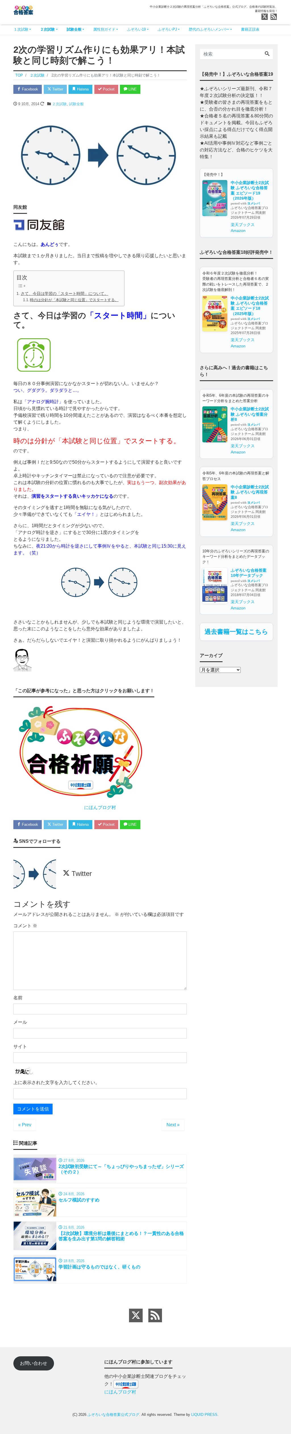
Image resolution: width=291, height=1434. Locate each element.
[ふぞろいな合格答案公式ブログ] (23, 9)
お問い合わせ (33, 1363)
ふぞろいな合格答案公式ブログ (113, 1414)
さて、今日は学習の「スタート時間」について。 (64, 293)
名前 (17, 997)
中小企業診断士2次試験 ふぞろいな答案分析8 (250, 414)
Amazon (238, 230)
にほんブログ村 (100, 807)
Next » (173, 1124)
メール (20, 1022)
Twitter (57, 89)
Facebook (29, 89)
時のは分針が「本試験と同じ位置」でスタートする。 (74, 300)
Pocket (108, 89)
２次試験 (47, 29)
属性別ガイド (104, 29)
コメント (25, 925)
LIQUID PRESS (204, 1414)
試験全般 (74, 29)
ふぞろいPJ (167, 29)
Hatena (82, 89)
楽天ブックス (243, 224)
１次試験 (21, 29)
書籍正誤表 (250, 29)
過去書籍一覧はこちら (236, 631)
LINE (132, 89)
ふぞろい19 (136, 29)
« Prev (24, 1124)
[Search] (267, 54)
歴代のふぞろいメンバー (209, 29)
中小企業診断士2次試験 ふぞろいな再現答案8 (250, 492)
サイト (20, 1046)
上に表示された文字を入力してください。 (56, 1082)
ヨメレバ (253, 203)
